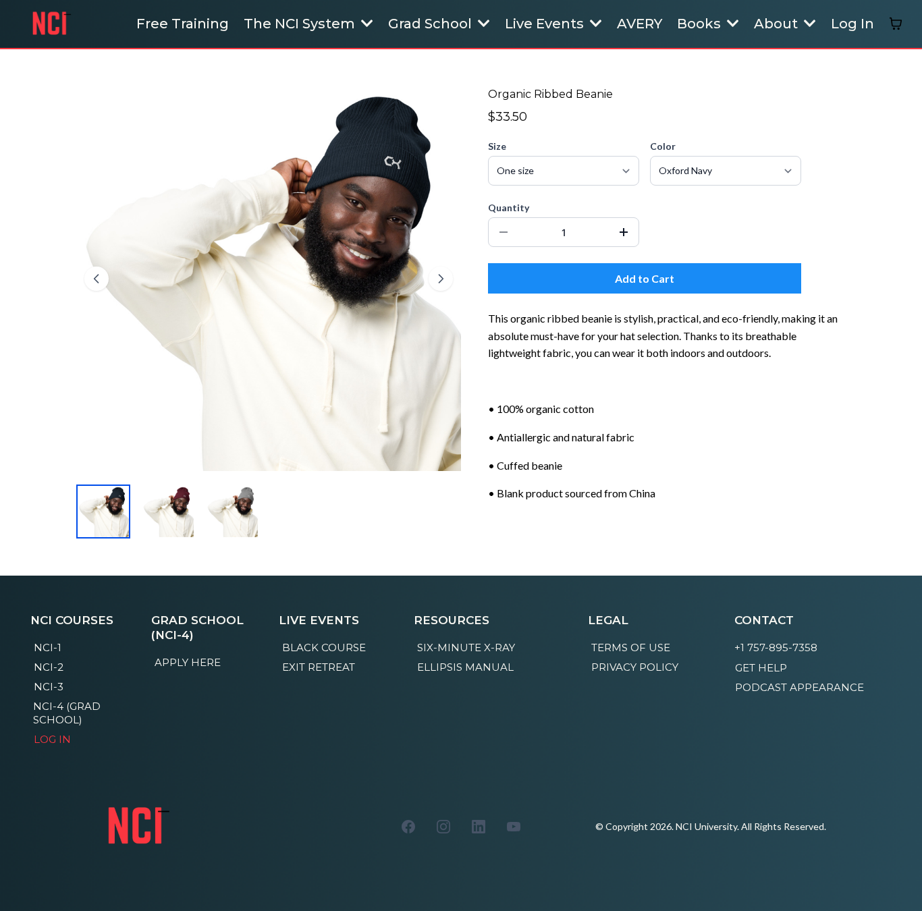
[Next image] (441, 279)
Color (663, 146)
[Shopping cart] (895, 23)
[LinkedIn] (478, 826)
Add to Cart (644, 278)
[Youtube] (513, 826)
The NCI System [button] (301, 24)
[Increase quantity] (623, 232)
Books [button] (700, 24)
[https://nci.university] (50, 24)
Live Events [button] (546, 24)
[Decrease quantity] (503, 232)
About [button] (777, 24)
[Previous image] (96, 279)
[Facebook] (408, 826)
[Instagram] (443, 826)
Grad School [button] (431, 24)
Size (497, 146)
